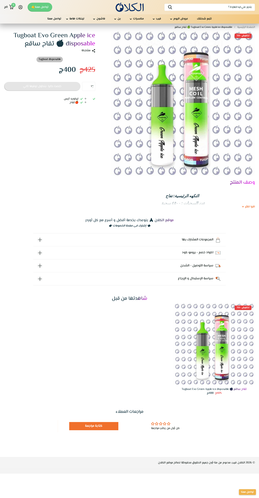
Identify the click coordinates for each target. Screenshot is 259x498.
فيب (158, 19)
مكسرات (138, 19)
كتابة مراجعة (94, 426)
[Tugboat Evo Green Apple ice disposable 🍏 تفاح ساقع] (214, 344)
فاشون (100, 19)
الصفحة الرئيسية (246, 27)
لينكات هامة (76, 19)
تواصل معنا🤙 (40, 7)
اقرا (250, 207)
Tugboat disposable (49, 59)
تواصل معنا (54, 19)
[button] (93, 83)
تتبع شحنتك (204, 19)
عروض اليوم (180, 19)
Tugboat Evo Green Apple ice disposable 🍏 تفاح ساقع (214, 389)
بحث (170, 7)
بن (119, 19)
